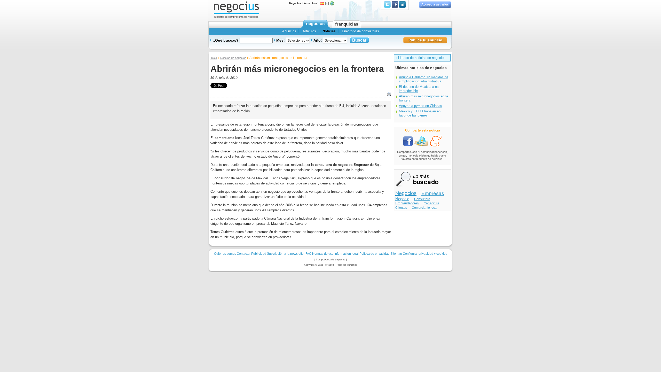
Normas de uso (323, 253)
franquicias (346, 24)
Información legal (346, 253)
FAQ (308, 253)
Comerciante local (424, 208)
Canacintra (431, 203)
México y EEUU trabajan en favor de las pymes (419, 113)
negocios (315, 23)
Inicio (213, 57)
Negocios (405, 193)
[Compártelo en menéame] (435, 141)
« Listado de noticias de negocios (420, 58)
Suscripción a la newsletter (286, 253)
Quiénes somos (225, 253)
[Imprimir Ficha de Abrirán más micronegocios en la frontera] (387, 94)
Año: (318, 40)
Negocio (402, 199)
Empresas (432, 193)
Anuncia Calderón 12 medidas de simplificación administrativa (423, 79)
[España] (322, 3)
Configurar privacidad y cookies (425, 253)
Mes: (281, 40)
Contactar (243, 253)
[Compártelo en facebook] (408, 141)
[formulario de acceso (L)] (435, 4)
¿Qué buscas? (226, 40)
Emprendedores (407, 203)
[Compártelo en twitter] (421, 141)
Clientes (401, 208)
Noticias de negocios (233, 57)
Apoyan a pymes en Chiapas (420, 106)
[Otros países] (332, 3)
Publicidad (258, 253)
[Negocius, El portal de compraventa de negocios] (236, 9)
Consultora (422, 199)
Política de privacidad (374, 253)
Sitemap (396, 253)
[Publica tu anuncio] (425, 40)
